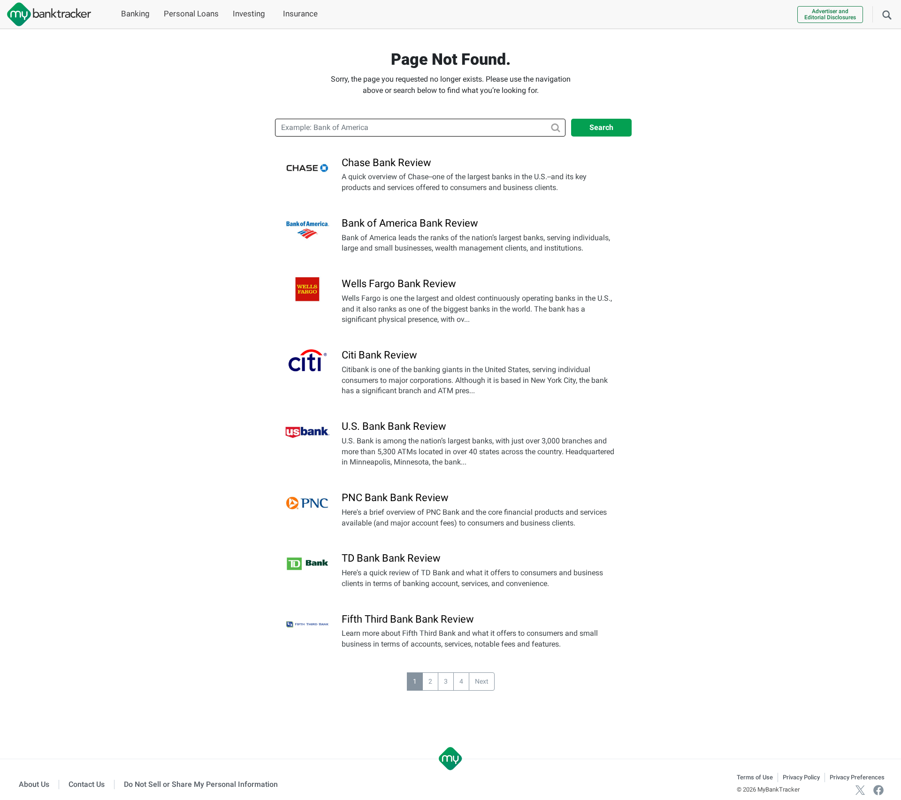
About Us (34, 784)
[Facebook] (878, 789)
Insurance (300, 13)
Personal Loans (191, 13)
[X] (860, 789)
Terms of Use (755, 777)
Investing (249, 13)
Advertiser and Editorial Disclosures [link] (830, 14)
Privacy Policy (801, 777)
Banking (135, 13)
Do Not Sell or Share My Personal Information (201, 784)
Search (601, 127)
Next (482, 681)
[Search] (887, 14)
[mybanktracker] (45, 14)
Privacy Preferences (857, 777)
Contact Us (87, 784)
